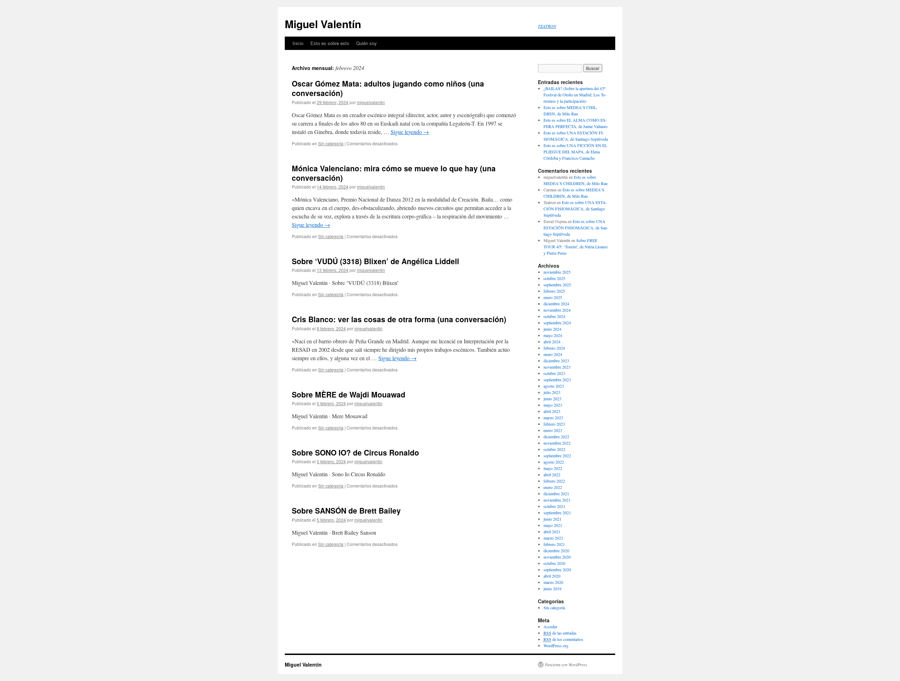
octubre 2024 (554, 316)
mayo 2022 (553, 468)
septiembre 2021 (557, 512)
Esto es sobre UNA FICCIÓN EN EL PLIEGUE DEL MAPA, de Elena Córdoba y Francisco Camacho (575, 151)
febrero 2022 (554, 481)
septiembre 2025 (557, 284)
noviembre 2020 (557, 557)
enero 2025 (553, 297)
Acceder (550, 626)
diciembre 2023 (556, 360)
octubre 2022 (554, 449)
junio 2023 (552, 398)
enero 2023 (553, 430)
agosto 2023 (554, 386)
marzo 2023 (553, 417)
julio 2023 (552, 392)
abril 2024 (552, 341)
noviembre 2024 (557, 310)
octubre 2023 (554, 373)
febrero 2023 (554, 424)
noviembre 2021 (557, 500)
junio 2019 (552, 588)
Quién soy (366, 43)
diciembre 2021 (556, 493)
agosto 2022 (554, 462)
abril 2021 (552, 531)
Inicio (297, 43)
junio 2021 (552, 519)
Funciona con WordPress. (566, 664)
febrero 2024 (554, 348)
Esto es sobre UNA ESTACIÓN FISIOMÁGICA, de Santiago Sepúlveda (575, 208)
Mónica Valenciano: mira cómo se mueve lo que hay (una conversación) (394, 173)
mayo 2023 (553, 405)
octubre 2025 (554, 278)
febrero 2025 (554, 291)
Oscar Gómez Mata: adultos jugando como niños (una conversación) (388, 88)
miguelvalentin (371, 102)
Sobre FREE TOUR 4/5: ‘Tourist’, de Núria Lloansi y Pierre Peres (576, 246)
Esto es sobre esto (329, 43)
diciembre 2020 (556, 550)
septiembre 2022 (557, 455)
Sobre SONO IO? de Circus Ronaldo (355, 452)
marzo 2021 (553, 538)
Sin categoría (330, 143)
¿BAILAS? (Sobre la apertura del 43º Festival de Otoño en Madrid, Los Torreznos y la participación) (575, 94)
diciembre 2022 (556, 436)
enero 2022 (553, 487)
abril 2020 (552, 576)
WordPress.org (556, 645)
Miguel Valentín (323, 23)
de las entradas (560, 633)
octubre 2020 (554, 563)
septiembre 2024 (557, 322)
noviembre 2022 (557, 443)
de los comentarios (563, 639)
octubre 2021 (554, 506)
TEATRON (547, 26)
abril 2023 (552, 411)
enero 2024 (553, 354)
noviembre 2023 (557, 367)
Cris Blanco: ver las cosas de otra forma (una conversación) (399, 319)
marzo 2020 (553, 582)
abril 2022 (552, 474)
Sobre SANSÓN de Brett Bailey (346, 510)
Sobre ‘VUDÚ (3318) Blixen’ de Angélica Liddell (375, 261)
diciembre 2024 (556, 303)
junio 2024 (552, 329)
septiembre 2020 (557, 569)
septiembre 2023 (557, 379)
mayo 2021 (553, 525)
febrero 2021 (554, 544)
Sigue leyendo (410, 131)
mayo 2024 (553, 335)
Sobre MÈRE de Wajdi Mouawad (348, 394)
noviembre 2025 (557, 272)
